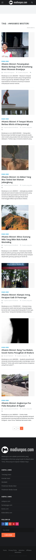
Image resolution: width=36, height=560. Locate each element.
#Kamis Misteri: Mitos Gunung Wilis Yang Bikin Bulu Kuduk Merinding (16, 239)
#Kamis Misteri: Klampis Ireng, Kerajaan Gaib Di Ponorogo (16, 296)
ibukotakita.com (7, 513)
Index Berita (30, 27)
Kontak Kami (6, 478)
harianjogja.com (7, 505)
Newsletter (18, 552)
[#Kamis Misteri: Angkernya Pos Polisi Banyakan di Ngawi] (18, 383)
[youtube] (13, 524)
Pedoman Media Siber (9, 486)
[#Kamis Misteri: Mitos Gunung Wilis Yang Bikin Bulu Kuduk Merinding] (18, 217)
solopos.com (6, 501)
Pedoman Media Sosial (9, 490)
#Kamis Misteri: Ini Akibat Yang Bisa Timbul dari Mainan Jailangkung (16, 180)
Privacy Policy (13, 550)
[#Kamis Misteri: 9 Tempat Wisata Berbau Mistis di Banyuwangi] (18, 102)
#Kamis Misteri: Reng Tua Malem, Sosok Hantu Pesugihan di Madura (18, 351)
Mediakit (4, 482)
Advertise (21, 550)
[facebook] (3, 524)
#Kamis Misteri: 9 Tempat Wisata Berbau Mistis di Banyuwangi (17, 123)
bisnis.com (5, 509)
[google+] (10, 524)
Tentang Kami (6, 474)
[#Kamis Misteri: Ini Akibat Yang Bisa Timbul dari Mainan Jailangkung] (18, 157)
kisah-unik (5, 61)
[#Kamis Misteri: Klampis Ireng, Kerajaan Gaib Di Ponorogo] (18, 275)
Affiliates (29, 550)
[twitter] (6, 524)
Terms (5, 550)
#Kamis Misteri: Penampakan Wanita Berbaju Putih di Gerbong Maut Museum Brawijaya (17, 67)
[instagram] (17, 524)
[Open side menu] (2, 3)
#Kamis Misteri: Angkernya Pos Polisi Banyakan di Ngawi (16, 404)
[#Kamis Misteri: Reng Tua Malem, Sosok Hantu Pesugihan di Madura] (18, 330)
